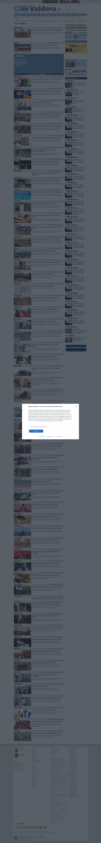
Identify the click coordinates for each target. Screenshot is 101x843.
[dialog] (50, 421)
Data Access (50, 436)
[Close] (76, 406)
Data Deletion (42, 436)
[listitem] (50, 426)
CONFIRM (36, 431)
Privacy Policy (59, 436)
